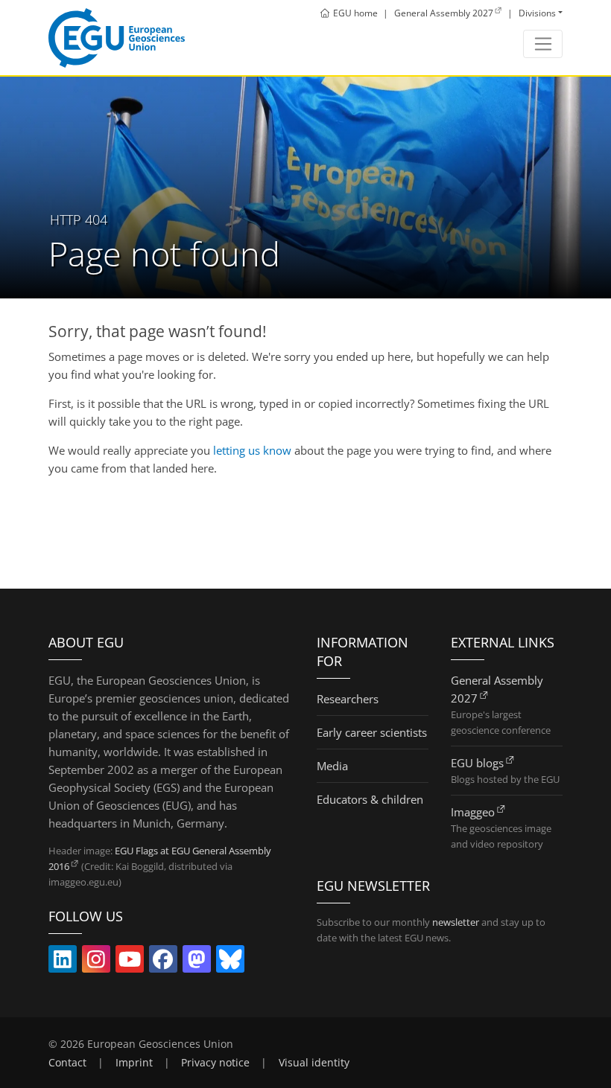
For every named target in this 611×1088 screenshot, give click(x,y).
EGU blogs (477, 762)
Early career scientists (372, 732)
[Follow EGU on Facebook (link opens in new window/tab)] (163, 962)
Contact (67, 1062)
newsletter (455, 922)
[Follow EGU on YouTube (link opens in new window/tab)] (129, 962)
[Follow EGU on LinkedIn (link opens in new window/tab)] (62, 962)
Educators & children (370, 799)
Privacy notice (215, 1062)
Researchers (348, 698)
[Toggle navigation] (543, 44)
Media (332, 765)
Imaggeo (473, 811)
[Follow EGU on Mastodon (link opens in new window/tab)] (197, 962)
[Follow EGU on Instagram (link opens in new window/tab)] (96, 962)
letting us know (252, 450)
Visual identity (314, 1062)
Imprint (134, 1062)
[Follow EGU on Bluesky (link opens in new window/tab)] (230, 962)
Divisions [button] (537, 13)
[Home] (116, 38)
